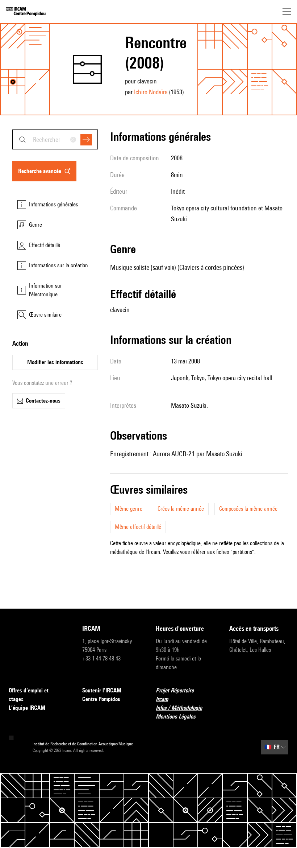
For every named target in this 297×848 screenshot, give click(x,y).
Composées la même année (248, 508)
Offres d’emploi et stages (29, 695)
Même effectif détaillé (138, 526)
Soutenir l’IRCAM (101, 690)
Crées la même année (181, 508)
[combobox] (55, 139)
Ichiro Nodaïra (151, 92)
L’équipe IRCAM (27, 707)
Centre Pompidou (101, 699)
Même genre (128, 508)
